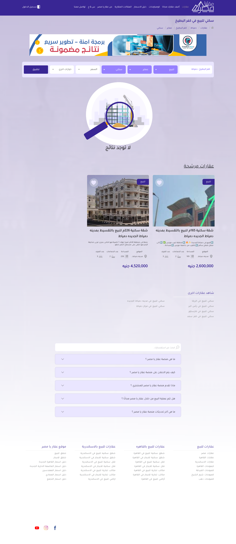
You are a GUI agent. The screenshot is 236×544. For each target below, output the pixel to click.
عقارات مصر (207, 453)
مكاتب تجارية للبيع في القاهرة (149, 470)
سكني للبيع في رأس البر (201, 306)
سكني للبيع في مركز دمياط (150, 306)
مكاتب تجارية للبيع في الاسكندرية (98, 470)
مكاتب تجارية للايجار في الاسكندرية (97, 475)
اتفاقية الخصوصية (92, 523)
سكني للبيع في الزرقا (203, 301)
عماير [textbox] (145, 69)
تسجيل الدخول (29, 7)
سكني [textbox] (119, 69)
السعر (94, 69)
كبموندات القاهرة (205, 466)
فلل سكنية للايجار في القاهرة (149, 466)
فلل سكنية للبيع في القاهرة (150, 462)
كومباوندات (154, 7)
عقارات (185, 7)
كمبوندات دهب (206, 479)
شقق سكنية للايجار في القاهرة (149, 458)
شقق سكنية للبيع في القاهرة (149, 453)
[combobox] (165, 69)
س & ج (91, 7)
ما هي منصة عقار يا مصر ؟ (160, 359)
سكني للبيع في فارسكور (201, 311)
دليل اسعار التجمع (56, 479)
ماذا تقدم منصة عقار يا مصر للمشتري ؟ (153, 385)
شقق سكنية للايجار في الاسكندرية (97, 458)
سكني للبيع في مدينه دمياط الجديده (146, 301)
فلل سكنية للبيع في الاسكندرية (98, 462)
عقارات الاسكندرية (204, 462)
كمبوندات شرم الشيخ (202, 475)
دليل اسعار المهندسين (54, 470)
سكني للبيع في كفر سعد (200, 316)
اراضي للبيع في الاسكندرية (101, 479)
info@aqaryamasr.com (38, 512)
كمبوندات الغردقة (205, 470)
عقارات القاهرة (206, 458)
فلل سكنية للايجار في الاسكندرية (98, 466)
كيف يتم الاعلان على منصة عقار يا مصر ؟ (152, 372)
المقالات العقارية (123, 7)
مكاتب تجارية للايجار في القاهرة (149, 475)
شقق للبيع (60, 453)
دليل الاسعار (140, 7)
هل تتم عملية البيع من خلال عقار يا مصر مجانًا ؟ (148, 399)
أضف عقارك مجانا (171, 7)
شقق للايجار (60, 458)
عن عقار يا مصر (104, 7)
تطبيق (36, 69)
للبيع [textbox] (171, 69)
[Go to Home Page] (212, 27)
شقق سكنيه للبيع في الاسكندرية (98, 453)
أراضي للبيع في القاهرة (153, 479)
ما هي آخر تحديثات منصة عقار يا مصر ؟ (153, 412)
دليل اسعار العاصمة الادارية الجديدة (48, 466)
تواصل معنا (80, 7)
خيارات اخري (65, 69)
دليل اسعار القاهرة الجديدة (52, 462)
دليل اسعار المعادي (56, 475)
